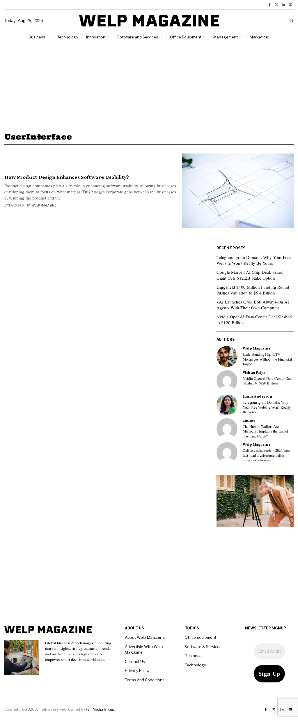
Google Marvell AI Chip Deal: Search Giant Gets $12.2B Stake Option (251, 275)
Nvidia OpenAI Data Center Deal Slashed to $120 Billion (254, 319)
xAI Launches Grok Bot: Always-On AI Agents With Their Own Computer (253, 304)
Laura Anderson (257, 396)
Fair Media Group (100, 709)
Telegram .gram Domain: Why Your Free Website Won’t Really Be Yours (254, 260)
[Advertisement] (149, 85)
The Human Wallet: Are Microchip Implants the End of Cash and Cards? (265, 431)
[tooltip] (269, 4)
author (249, 420)
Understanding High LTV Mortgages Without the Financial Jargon (267, 359)
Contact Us (135, 661)
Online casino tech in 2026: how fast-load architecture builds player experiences (266, 455)
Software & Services (203, 646)
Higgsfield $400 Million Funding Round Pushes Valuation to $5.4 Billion (253, 290)
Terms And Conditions (144, 679)
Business (193, 655)
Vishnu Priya (254, 372)
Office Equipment (200, 637)
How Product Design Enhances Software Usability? (66, 177)
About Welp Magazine (145, 637)
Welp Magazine (44, 205)
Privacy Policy (137, 670)
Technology (195, 665)
